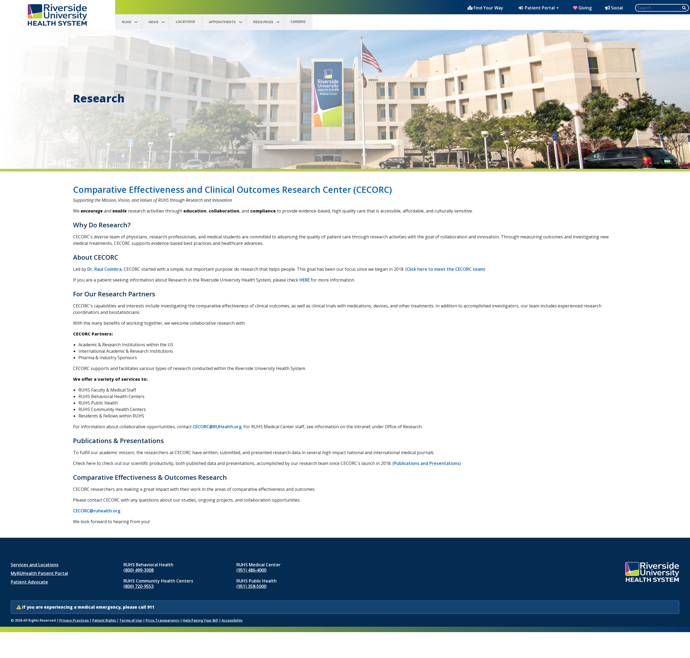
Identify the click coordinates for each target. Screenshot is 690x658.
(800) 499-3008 (138, 570)
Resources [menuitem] (263, 22)
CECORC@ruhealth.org (96, 511)
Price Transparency (163, 620)
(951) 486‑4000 (251, 570)
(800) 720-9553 (138, 586)
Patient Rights (104, 620)
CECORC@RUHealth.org (217, 427)
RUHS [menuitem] (126, 22)
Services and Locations (34, 565)
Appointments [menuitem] (222, 22)
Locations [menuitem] (185, 21)
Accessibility (232, 620)
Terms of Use (131, 620)
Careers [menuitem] (298, 21)
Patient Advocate (29, 582)
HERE (304, 280)
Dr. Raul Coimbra (104, 269)
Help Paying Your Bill (200, 620)
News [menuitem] (153, 22)
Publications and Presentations (427, 463)
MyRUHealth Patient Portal (39, 573)
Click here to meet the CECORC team (445, 269)
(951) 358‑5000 (251, 586)
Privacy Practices (74, 620)
